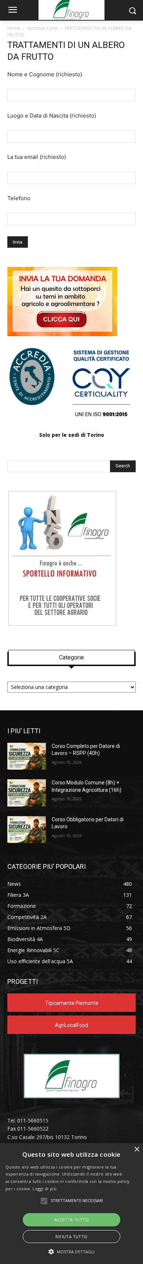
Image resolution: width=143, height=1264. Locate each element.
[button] (71, 1252)
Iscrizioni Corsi (42, 28)
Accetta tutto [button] (71, 1219)
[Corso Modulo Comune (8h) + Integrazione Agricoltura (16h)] (26, 793)
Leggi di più (44, 1188)
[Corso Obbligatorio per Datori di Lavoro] (26, 829)
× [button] (136, 1149)
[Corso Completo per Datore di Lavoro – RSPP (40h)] (26, 756)
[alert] (71, 1203)
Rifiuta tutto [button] (71, 1236)
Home (13, 28)
